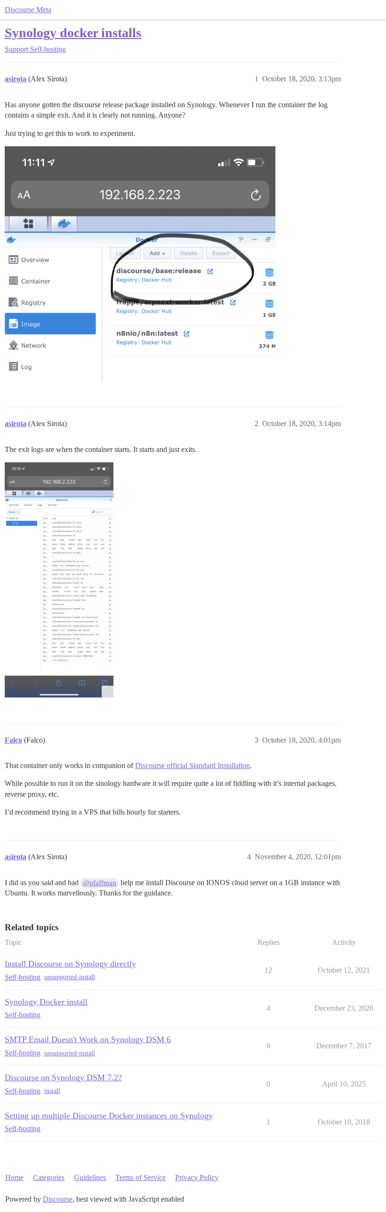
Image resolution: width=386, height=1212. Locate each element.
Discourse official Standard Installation (192, 765)
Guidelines (90, 1177)
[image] (140, 263)
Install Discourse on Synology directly (70, 963)
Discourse (57, 1199)
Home (14, 1177)
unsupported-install (69, 977)
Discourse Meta (28, 10)
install (52, 1090)
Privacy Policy (196, 1177)
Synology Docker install (46, 1001)
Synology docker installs (73, 32)
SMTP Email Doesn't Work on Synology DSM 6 (88, 1039)
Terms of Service (140, 1177)
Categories (48, 1177)
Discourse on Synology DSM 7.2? (63, 1077)
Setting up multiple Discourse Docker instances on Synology (109, 1115)
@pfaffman (99, 883)
